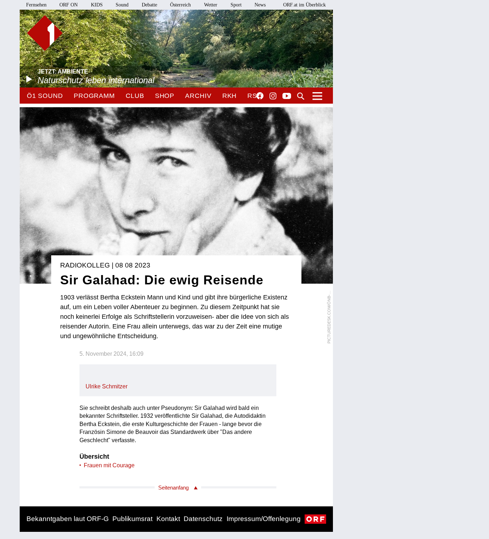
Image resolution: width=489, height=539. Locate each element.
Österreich (180, 5)
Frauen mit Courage (109, 465)
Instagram (273, 96)
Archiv (198, 95)
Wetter (210, 5)
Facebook (259, 95)
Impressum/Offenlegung (264, 519)
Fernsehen (36, 5)
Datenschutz (203, 519)
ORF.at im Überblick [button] (304, 5)
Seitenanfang (173, 487)
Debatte (149, 5)
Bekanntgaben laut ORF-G (67, 519)
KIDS (97, 5)
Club (135, 95)
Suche (300, 96)
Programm (94, 95)
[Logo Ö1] (45, 33)
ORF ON (68, 5)
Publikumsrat (132, 519)
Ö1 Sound (45, 95)
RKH (229, 95)
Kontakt (168, 519)
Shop (165, 95)
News (260, 5)
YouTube (286, 96)
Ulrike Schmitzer (106, 386)
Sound (122, 5)
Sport (236, 5)
